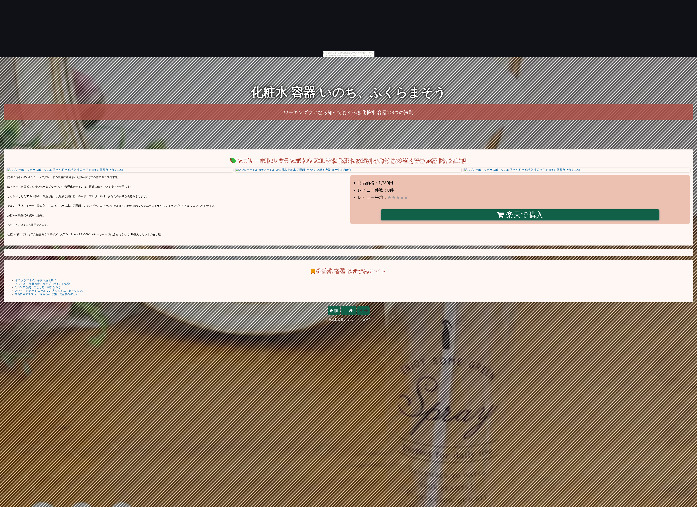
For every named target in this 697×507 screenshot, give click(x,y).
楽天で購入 (523, 215)
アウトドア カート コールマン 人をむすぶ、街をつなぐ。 (50, 290)
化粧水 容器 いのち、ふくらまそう (348, 92)
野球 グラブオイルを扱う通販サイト (37, 280)
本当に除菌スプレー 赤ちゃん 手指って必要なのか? (46, 294)
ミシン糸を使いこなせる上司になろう (38, 287)
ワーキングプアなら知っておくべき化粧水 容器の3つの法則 (348, 112)
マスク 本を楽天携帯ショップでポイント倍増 (42, 283)
